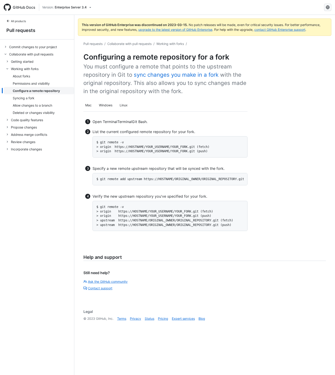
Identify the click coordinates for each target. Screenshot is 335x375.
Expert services (183, 318)
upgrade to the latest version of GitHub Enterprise (175, 29)
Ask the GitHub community (108, 281)
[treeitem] (39, 46)
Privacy (135, 318)
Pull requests (20, 30)
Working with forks (170, 44)
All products (18, 21)
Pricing (163, 318)
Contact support (100, 288)
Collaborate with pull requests (129, 44)
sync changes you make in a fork (176, 74)
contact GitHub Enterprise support (279, 29)
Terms (121, 318)
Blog (201, 318)
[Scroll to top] (325, 365)
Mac (88, 105)
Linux (124, 105)
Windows (105, 105)
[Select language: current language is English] (327, 7)
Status (149, 318)
